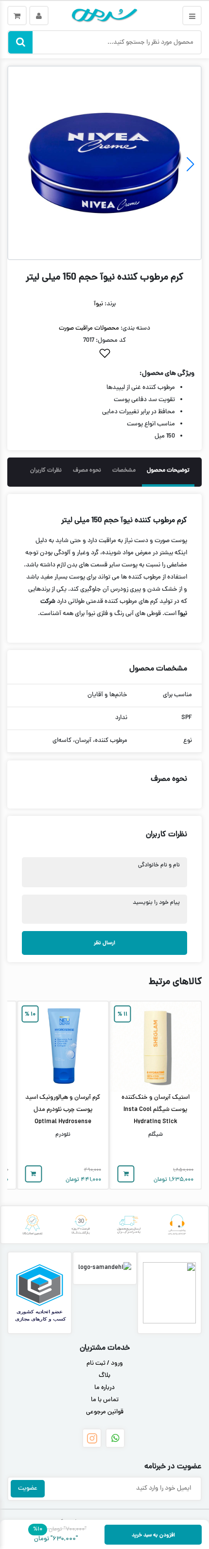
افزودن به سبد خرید (153, 1535)
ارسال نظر (104, 943)
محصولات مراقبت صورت (89, 329)
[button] (190, 164)
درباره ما (104, 1388)
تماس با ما (105, 1400)
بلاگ (104, 1376)
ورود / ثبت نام (105, 1364)
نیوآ (98, 304)
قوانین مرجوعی (104, 1412)
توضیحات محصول (168, 470)
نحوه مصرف (87, 470)
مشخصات (124, 470)
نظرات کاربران (46, 470)
